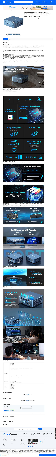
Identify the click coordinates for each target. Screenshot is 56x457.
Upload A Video (27, 400)
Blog (31, 4)
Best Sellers (10, 4)
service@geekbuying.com (44, 439)
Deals (19, 4)
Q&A (13, 39)
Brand (15, 4)
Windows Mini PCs (14, 10)
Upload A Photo (27, 394)
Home (4, 10)
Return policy (21, 440)
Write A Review (7, 410)
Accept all (42, 455)
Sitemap (4, 445)
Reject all (51, 455)
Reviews (10, 39)
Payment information (14, 440)
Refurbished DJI (36, 4)
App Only (27, 4)
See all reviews (12, 410)
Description (6, 39)
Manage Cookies (4, 455)
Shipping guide (13, 439)
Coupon (23, 4)
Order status (4, 444)
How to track (4, 440)
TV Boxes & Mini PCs (8, 10)
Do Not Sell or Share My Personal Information (22, 444)
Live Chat (42, 442)
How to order (4, 439)
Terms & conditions (22, 439)
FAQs (4, 443)
